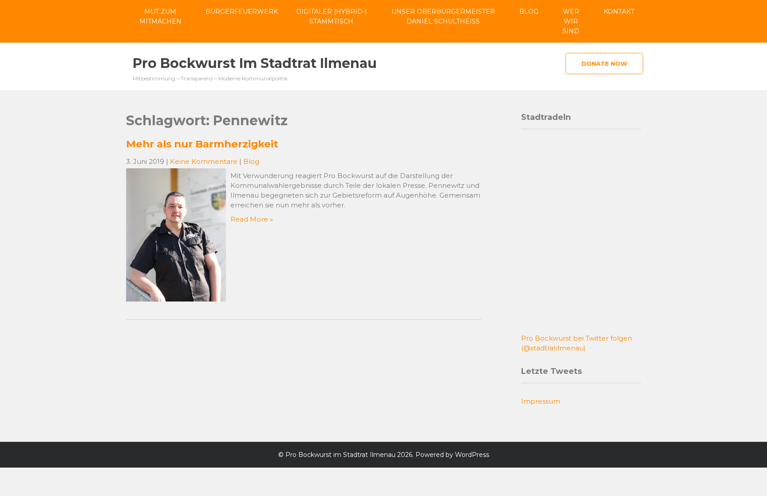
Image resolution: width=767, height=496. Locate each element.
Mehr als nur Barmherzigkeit (202, 144)
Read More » (251, 219)
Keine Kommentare (203, 161)
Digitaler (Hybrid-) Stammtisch (331, 16)
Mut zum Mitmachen (160, 16)
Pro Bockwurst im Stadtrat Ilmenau (255, 63)
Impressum (540, 401)
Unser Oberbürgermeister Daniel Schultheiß (443, 16)
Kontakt (619, 12)
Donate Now (604, 63)
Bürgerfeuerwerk (242, 12)
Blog (528, 12)
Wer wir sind (570, 21)
